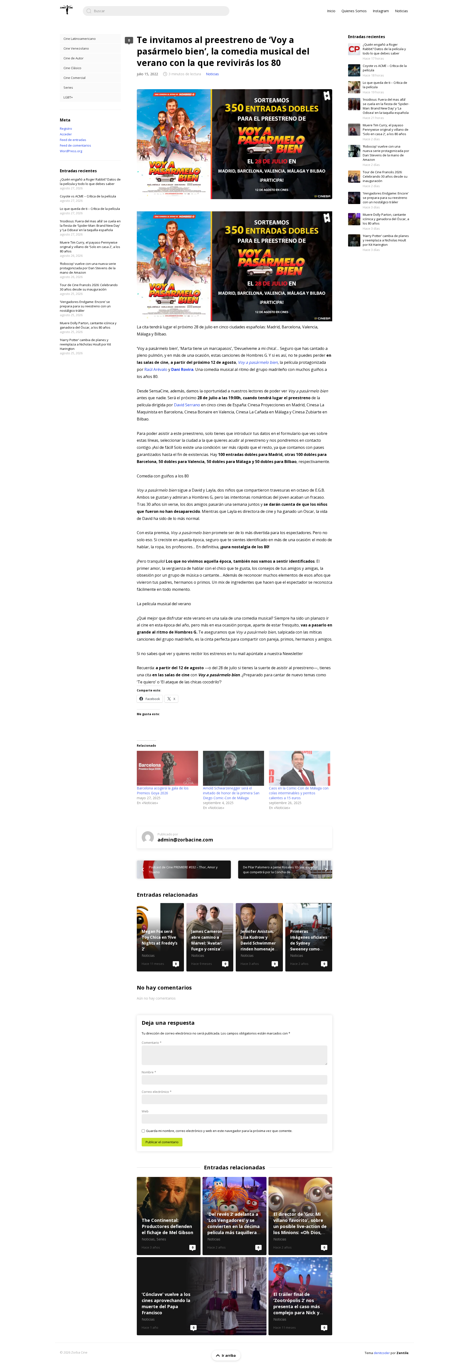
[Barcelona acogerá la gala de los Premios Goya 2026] (167, 768)
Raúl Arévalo (155, 369)
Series (68, 87)
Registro (66, 128)
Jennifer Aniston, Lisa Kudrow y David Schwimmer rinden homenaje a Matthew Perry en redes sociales (259, 937)
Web (145, 1111)
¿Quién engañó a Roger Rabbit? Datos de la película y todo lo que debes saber (90, 181)
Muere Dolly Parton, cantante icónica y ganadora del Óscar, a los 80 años (88, 325)
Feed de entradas (73, 140)
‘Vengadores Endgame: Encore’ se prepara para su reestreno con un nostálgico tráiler (85, 306)
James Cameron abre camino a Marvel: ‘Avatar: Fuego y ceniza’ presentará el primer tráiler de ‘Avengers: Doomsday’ (210, 937)
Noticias (401, 11)
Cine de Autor (74, 58)
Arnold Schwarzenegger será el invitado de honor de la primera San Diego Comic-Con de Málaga (231, 793)
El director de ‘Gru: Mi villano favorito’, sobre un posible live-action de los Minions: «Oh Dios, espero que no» (300, 1216)
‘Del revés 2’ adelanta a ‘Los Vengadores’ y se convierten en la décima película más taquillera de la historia (234, 1216)
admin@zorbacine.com (185, 839)
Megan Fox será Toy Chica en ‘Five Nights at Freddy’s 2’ (160, 937)
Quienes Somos (354, 11)
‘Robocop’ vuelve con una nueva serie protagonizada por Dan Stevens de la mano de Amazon (88, 268)
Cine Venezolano (76, 48)
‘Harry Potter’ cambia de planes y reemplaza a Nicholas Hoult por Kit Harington (85, 344)
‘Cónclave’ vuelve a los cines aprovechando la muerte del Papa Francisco (201, 1296)
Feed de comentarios (75, 145)
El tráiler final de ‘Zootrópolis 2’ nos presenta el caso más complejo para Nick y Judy (300, 1296)
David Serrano (187, 405)
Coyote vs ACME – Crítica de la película (88, 196)
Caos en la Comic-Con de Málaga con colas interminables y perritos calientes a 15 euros (299, 793)
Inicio (331, 11)
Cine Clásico (72, 68)
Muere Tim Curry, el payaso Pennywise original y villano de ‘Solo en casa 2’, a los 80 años (90, 246)
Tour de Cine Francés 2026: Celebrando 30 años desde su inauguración (89, 287)
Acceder (66, 134)
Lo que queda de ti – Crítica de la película (90, 208)
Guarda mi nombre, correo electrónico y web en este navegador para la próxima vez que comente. (219, 1131)
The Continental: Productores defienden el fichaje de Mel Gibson (169, 1216)
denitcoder (382, 1353)
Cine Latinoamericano (80, 38)
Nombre (149, 1072)
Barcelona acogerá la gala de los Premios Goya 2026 (163, 790)
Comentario (151, 1042)
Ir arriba (229, 1355)
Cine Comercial (74, 77)
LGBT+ (68, 97)
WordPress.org (71, 151)
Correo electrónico (156, 1091)
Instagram (381, 11)
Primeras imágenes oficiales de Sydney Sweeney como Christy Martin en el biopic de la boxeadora (308, 937)
